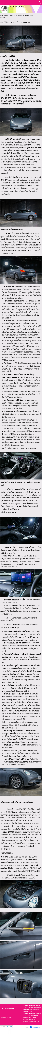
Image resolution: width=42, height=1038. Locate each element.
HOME (2, 15)
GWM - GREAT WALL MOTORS (13, 15)
